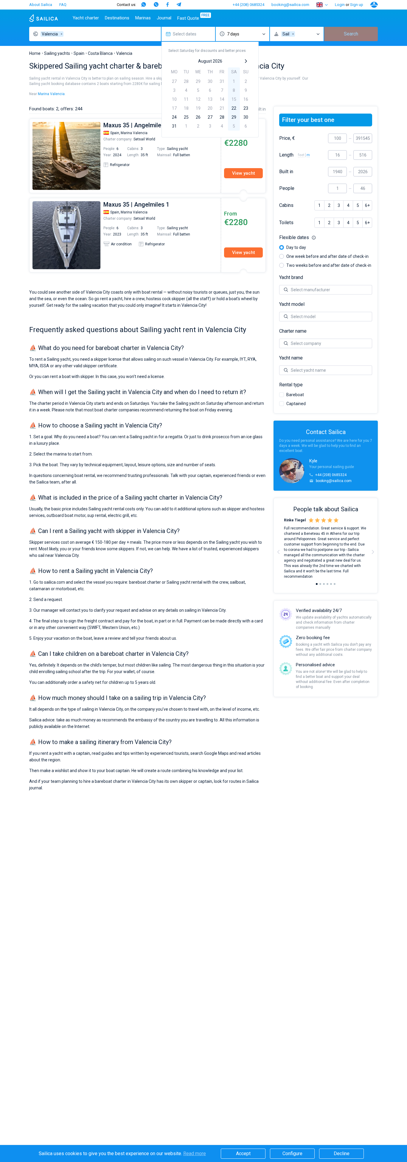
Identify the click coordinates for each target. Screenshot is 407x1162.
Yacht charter (86, 18)
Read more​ (194, 1153)
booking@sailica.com (290, 4)
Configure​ (292, 1153)
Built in (286, 171)
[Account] (374, 4)
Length (286, 155)
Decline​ (341, 1153)
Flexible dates (325, 237)
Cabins (286, 205)
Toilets (286, 222)
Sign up (356, 4)
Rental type (291, 385)
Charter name (293, 331)
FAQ (62, 4)
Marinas (143, 18)
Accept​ (243, 1153)
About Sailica (40, 4)
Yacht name (291, 358)
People (286, 188)
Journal (164, 18)
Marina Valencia (51, 94)
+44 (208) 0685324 (248, 4)
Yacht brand (291, 277)
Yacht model (292, 304)
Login (340, 4)
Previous (32, 156)
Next (373, 552)
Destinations (117, 18)
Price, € (287, 138)
